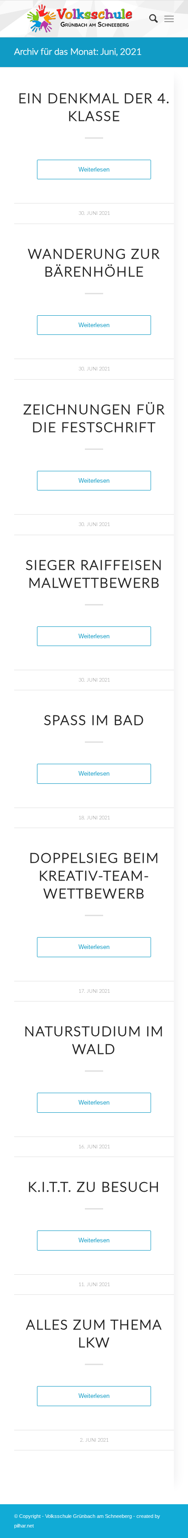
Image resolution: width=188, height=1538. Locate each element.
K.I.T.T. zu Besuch (94, 1187)
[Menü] (169, 19)
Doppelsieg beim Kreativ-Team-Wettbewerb (94, 876)
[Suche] (149, 18)
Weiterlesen (94, 169)
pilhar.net (24, 1525)
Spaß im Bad (94, 721)
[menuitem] (149, 18)
